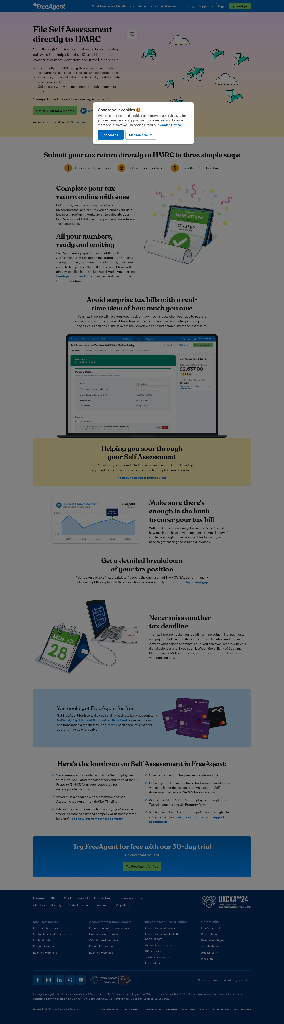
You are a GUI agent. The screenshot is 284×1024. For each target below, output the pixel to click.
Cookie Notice (170, 125)
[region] (143, 123)
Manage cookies (140, 135)
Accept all (111, 135)
